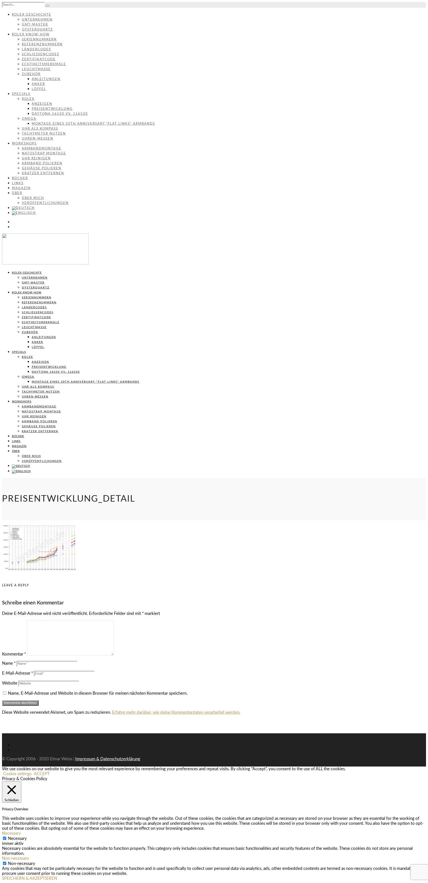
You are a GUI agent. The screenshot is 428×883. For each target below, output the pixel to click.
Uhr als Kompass (40, 128)
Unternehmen (37, 19)
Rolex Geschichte (31, 14)
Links (18, 183)
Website (9, 683)
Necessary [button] (11, 833)
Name (9, 663)
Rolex (28, 99)
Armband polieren (42, 163)
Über (17, 193)
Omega (29, 118)
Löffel (39, 89)
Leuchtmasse (36, 69)
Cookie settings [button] (17, 774)
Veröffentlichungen (45, 203)
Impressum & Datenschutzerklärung (107, 759)
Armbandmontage (41, 148)
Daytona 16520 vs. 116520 (60, 113)
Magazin (21, 188)
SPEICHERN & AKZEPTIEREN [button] (29, 878)
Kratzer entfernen (43, 173)
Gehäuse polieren (41, 168)
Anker (38, 84)
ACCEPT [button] (42, 774)
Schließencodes (40, 54)
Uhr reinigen (36, 158)
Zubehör (31, 74)
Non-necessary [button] (15, 858)
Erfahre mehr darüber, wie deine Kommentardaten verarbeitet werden (175, 712)
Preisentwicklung (52, 109)
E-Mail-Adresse (17, 673)
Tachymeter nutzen (44, 133)
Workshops (24, 143)
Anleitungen (46, 79)
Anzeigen (42, 104)
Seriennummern (39, 39)
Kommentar (14, 654)
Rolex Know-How (31, 34)
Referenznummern (42, 44)
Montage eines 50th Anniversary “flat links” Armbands (93, 123)
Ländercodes (36, 49)
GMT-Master (35, 24)
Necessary (17, 838)
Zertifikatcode (39, 59)
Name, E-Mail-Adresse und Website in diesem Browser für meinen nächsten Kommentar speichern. (97, 693)
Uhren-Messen (37, 138)
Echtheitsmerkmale (44, 64)
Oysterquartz (37, 29)
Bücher (20, 178)
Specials (21, 94)
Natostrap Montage (44, 153)
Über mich (33, 198)
